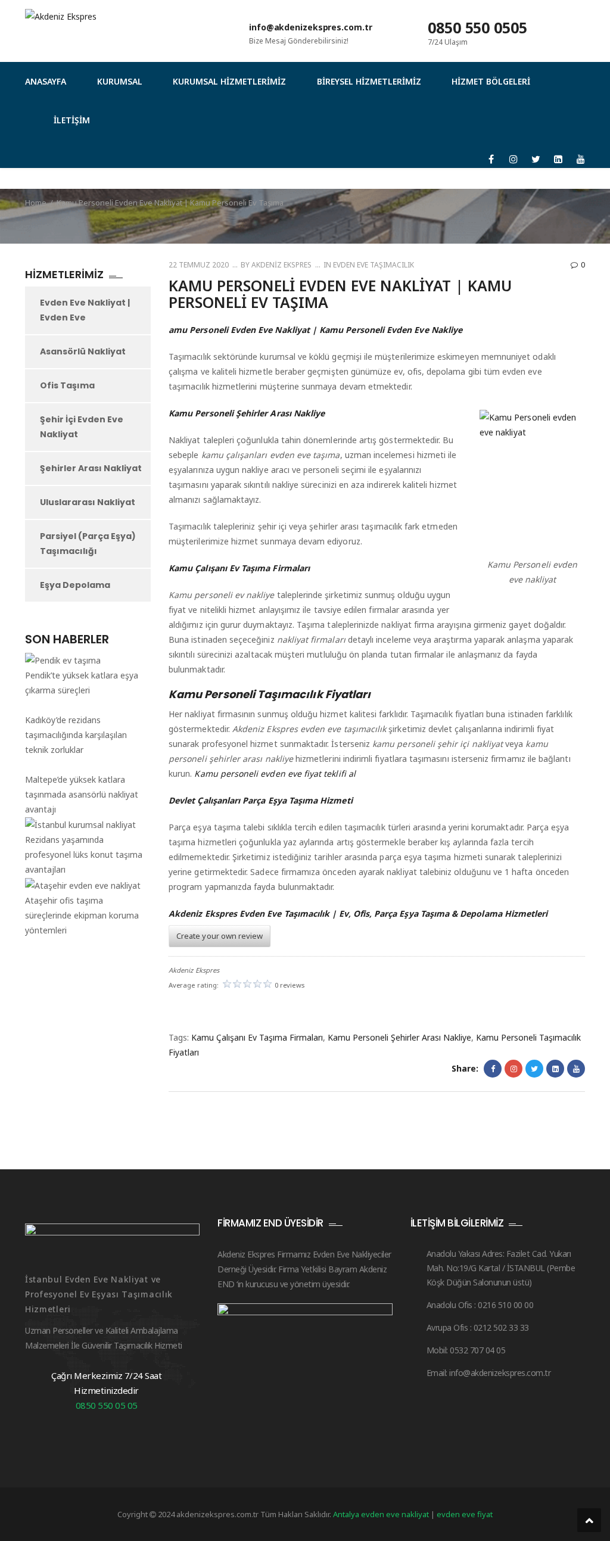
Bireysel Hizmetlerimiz (369, 81)
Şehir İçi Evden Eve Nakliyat (81, 426)
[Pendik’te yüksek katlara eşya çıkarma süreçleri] (63, 660)
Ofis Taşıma (67, 385)
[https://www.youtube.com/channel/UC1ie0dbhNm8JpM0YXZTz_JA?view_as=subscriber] (580, 159)
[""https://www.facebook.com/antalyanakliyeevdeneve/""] (491, 159)
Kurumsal (119, 81)
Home (35, 202)
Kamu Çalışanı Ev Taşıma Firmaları (257, 1037)
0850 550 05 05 (107, 1405)
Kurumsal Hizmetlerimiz (229, 81)
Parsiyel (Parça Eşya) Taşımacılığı (88, 543)
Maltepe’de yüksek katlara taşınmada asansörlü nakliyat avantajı (81, 794)
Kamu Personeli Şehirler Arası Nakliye (399, 1037)
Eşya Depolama (75, 585)
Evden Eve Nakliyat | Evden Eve (85, 310)
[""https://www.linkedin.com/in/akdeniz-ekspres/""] (558, 159)
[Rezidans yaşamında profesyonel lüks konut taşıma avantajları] (80, 825)
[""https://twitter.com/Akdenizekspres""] (536, 159)
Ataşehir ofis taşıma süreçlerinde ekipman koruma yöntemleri (82, 915)
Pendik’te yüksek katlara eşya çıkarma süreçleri (81, 683)
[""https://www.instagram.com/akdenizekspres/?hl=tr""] (514, 159)
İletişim (72, 120)
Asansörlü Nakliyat (83, 351)
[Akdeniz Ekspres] (125, 27)
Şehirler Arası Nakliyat (91, 468)
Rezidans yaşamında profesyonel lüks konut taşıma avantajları (83, 854)
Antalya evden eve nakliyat (382, 1514)
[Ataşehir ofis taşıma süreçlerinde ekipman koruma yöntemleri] (83, 885)
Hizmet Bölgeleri (491, 81)
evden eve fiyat (465, 1514)
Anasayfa (45, 81)
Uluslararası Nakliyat (87, 502)
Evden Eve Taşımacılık (373, 265)
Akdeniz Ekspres (281, 265)
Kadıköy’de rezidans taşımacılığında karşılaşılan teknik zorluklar (76, 734)
